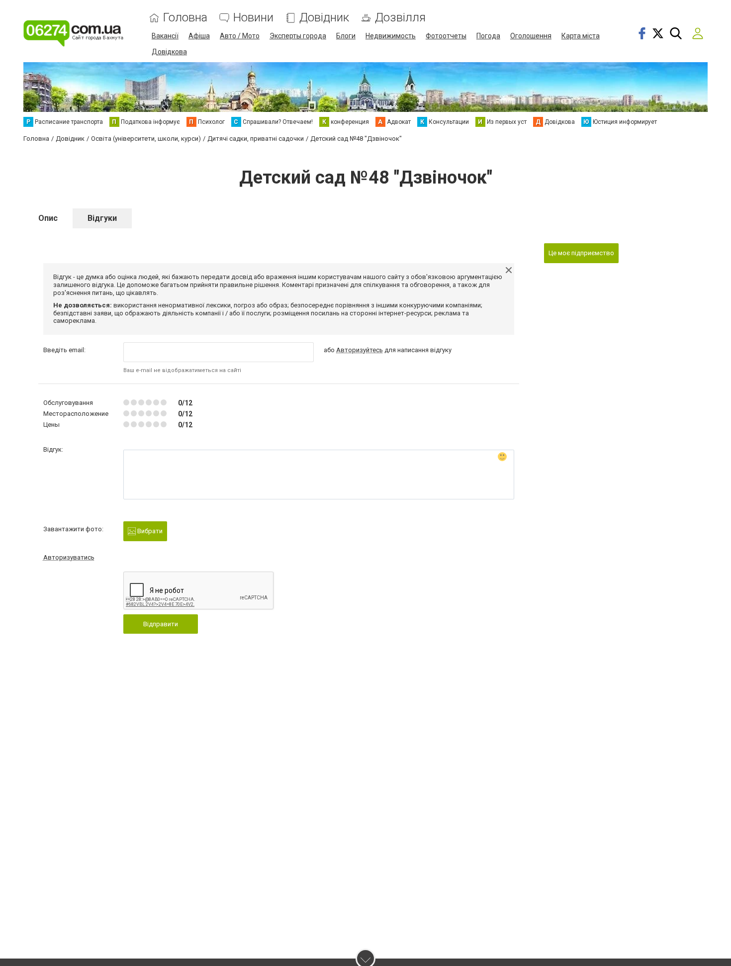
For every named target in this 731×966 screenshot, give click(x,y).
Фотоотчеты (446, 36)
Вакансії (165, 36)
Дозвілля (400, 17)
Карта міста (580, 36)
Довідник (324, 17)
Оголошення (530, 36)
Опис (48, 218)
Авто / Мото (240, 36)
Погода (488, 36)
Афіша (199, 36)
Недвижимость (391, 36)
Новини (253, 17)
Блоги (346, 36)
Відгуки (102, 218)
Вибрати (149, 531)
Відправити (160, 624)
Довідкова (169, 52)
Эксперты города (298, 36)
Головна (185, 17)
